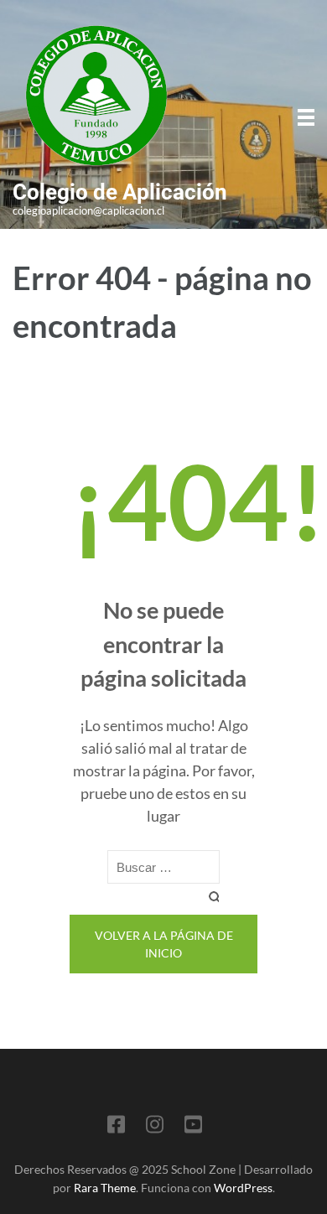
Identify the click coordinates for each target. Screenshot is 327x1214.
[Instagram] (155, 1127)
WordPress (243, 1187)
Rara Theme (105, 1187)
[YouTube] (193, 1127)
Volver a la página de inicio (164, 944)
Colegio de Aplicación (120, 192)
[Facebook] (116, 1127)
